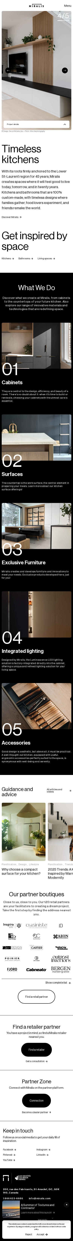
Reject (28, 1234)
